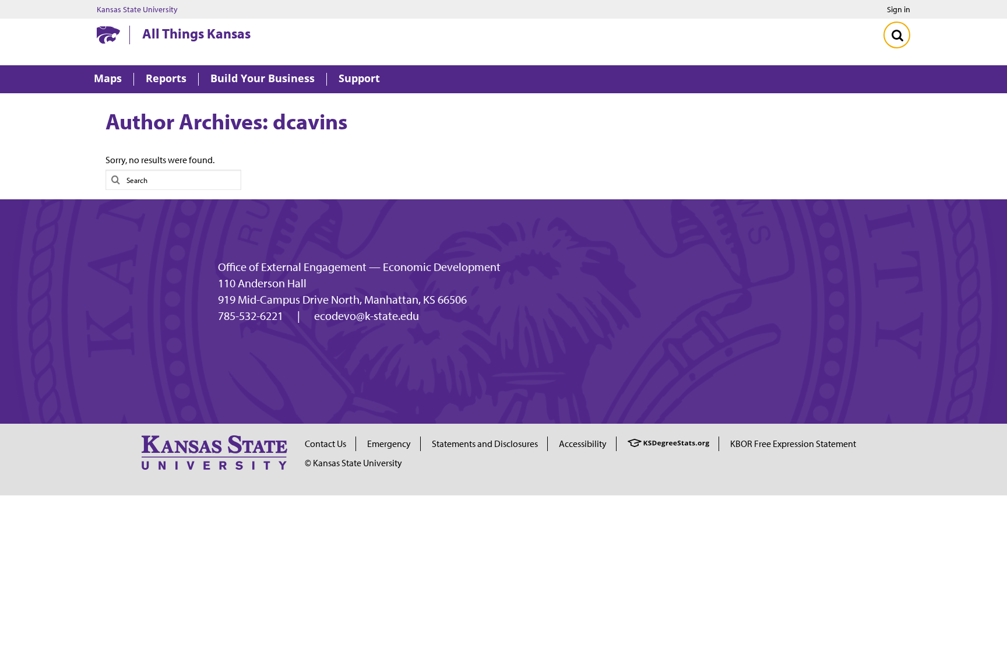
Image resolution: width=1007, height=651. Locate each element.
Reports (166, 79)
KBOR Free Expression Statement (793, 443)
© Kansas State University (353, 463)
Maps (108, 79)
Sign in (898, 9)
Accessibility (583, 443)
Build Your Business (262, 79)
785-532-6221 (250, 316)
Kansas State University (137, 9)
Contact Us (325, 443)
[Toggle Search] (896, 35)
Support (359, 79)
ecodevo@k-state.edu (366, 316)
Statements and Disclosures (485, 443)
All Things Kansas (196, 33)
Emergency (389, 443)
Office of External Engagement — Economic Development (359, 267)
